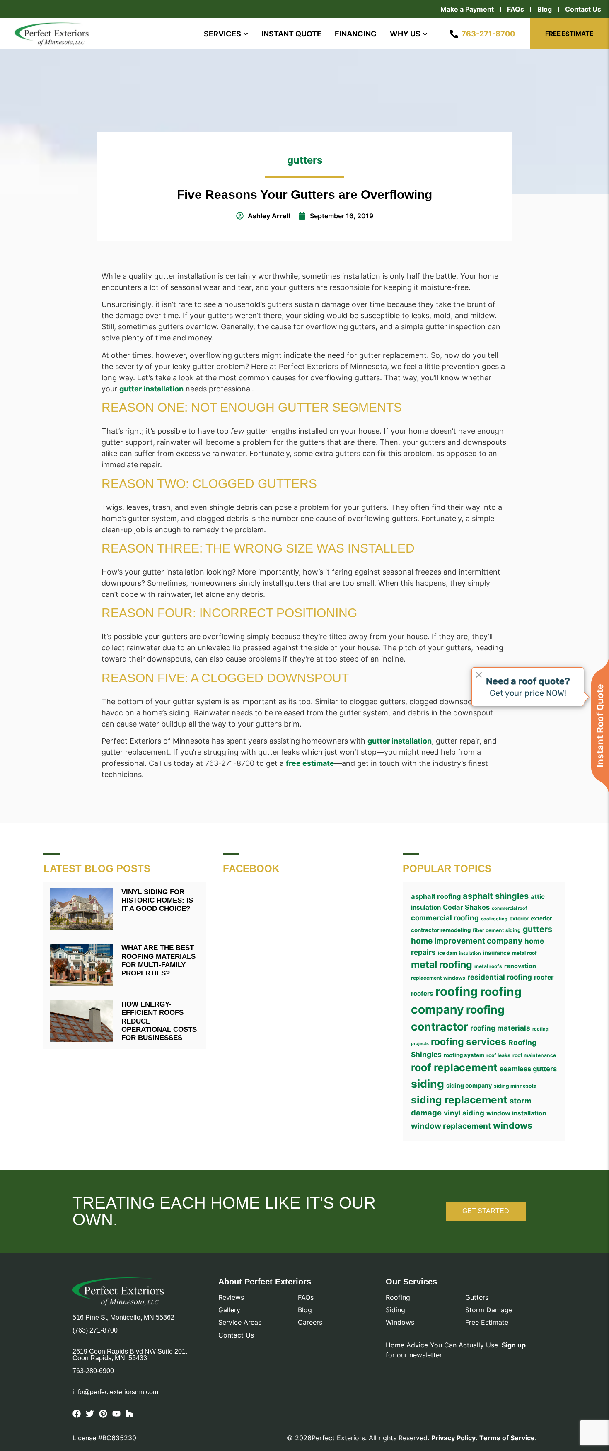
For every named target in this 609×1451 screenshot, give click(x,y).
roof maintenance (534, 1055)
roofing (456, 991)
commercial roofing (445, 917)
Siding (395, 1310)
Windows (400, 1322)
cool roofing (494, 919)
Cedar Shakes (466, 907)
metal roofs (488, 966)
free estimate (310, 763)
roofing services (468, 1042)
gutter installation (151, 388)
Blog (544, 9)
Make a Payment (467, 9)
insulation (470, 953)
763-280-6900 (93, 1370)
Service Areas (239, 1322)
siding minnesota (515, 1086)
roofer (543, 977)
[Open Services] (245, 33)
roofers (422, 993)
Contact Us (583, 9)
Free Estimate (486, 1322)
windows (512, 1125)
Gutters (476, 1297)
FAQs (515, 9)
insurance (496, 952)
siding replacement (459, 1100)
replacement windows (438, 978)
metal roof (524, 953)
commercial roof (509, 908)
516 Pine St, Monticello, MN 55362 (123, 1317)
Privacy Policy (453, 1438)
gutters (304, 160)
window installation (516, 1113)
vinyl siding (464, 1112)
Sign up (514, 1345)
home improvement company (466, 941)
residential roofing (499, 977)
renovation (520, 965)
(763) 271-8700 (95, 1330)
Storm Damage (488, 1310)
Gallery (229, 1310)
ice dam (447, 953)
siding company (469, 1085)
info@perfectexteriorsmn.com (115, 1392)
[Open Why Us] (425, 33)
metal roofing (441, 965)
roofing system (464, 1055)
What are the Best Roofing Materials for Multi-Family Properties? (158, 960)
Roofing (398, 1297)
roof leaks (498, 1055)
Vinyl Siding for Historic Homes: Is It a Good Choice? (157, 900)
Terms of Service (507, 1438)
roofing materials (500, 1028)
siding (427, 1083)
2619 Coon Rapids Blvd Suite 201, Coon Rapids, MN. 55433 (129, 1355)
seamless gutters (528, 1069)
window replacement (451, 1126)
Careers (310, 1322)
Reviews (231, 1297)
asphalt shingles (496, 896)
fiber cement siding (497, 930)
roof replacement (454, 1067)
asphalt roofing (436, 896)
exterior (519, 918)
